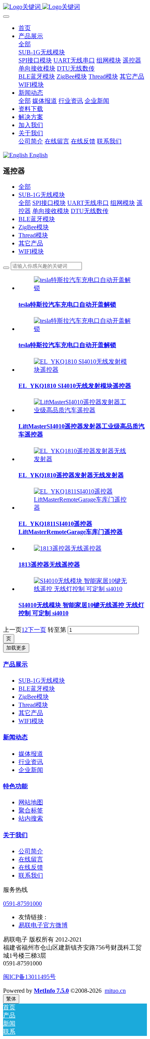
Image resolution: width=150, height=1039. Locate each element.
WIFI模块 (31, 251)
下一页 (37, 629)
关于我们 (15, 835)
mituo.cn (115, 990)
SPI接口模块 (49, 203)
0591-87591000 (22, 903)
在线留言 (30, 859)
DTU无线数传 (89, 211)
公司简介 (30, 851)
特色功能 (15, 786)
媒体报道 (30, 753)
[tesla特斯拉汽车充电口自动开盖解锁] (83, 288)
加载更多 (16, 648)
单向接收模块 (50, 211)
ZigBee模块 (33, 227)
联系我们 (30, 875)
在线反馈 (30, 867)
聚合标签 (30, 810)
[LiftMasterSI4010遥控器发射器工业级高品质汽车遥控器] (83, 410)
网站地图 (30, 802)
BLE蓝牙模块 (36, 219)
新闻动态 (15, 737)
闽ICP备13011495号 (29, 977)
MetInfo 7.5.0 (51, 990)
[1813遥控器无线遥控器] (68, 548)
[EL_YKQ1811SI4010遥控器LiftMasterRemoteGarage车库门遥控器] (83, 507)
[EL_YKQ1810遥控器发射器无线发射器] (83, 459)
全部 (24, 44)
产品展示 (15, 664)
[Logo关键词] (75, 7)
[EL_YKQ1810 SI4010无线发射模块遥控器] (83, 369)
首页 (24, 28)
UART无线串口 (88, 203)
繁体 (11, 999)
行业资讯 (30, 762)
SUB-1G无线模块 (41, 194)
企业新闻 (30, 770)
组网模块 (122, 203)
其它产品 (30, 243)
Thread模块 (33, 235)
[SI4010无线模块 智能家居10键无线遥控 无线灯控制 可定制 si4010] (83, 589)
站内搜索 (30, 818)
